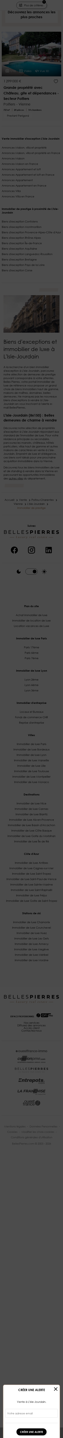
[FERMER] (56, 1389)
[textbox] (31, 1415)
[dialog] (31, 1411)
